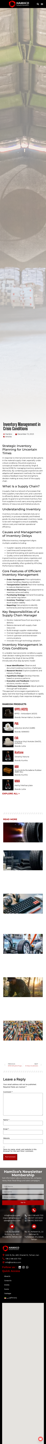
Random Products (14, 704)
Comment (8, 1092)
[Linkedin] (19, 1267)
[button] (38, 4)
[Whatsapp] (27, 1267)
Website (6, 1138)
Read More (10, 819)
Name (6, 1120)
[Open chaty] (40, 1439)
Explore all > (11, 793)
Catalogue (7, 1294)
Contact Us (7, 1281)
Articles (8, 437)
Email (6, 1129)
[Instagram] (23, 1267)
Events (6, 1289)
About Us (7, 1277)
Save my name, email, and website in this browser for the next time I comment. (19, 1150)
